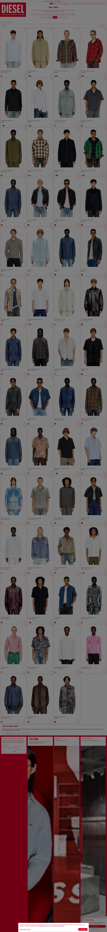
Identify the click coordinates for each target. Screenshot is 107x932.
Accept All (83, 929)
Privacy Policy (54, 925)
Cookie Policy (61, 925)
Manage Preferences (43, 925)
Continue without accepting (25, 929)
